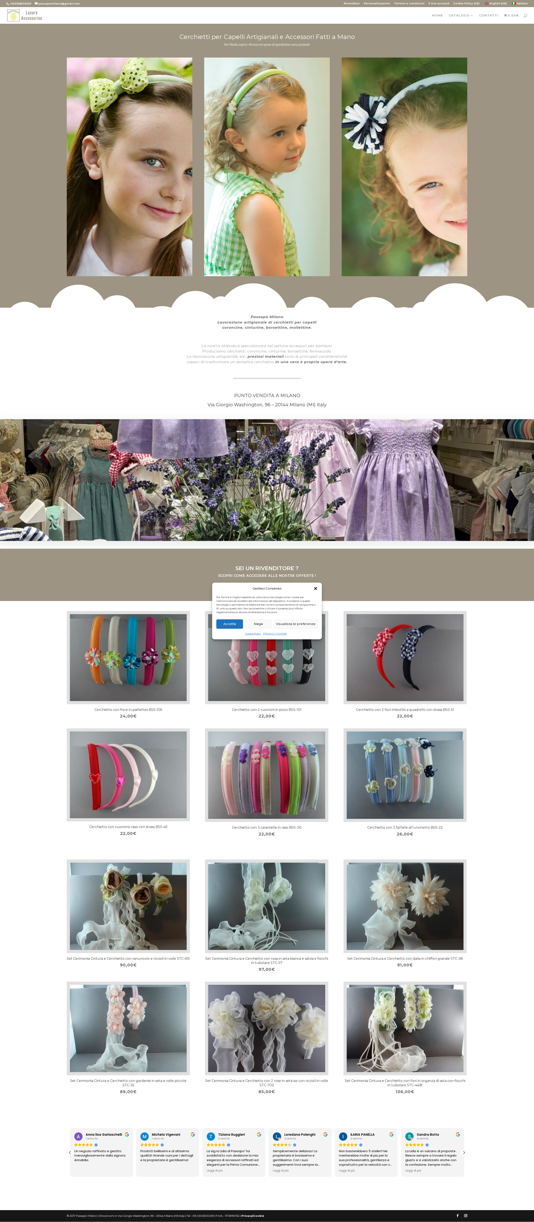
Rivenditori (352, 3)
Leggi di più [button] (148, 1171)
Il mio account (438, 3)
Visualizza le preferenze (295, 624)
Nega (258, 624)
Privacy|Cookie (252, 1215)
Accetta (229, 624)
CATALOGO (459, 15)
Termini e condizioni (409, 3)
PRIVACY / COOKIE (275, 633)
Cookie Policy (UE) (466, 3)
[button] (316, 588)
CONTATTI (489, 15)
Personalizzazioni (377, 3)
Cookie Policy (253, 633)
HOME (437, 15)
